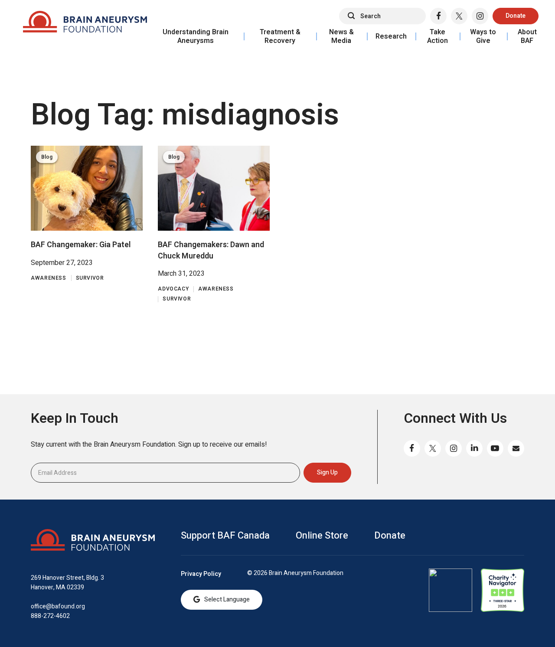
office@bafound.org (58, 606)
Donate (516, 15)
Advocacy (173, 289)
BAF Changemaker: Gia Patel (81, 245)
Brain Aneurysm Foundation (85, 24)
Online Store (322, 535)
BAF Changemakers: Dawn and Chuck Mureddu (211, 250)
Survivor (90, 278)
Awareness (48, 278)
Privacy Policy (201, 574)
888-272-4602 (50, 616)
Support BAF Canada (225, 535)
